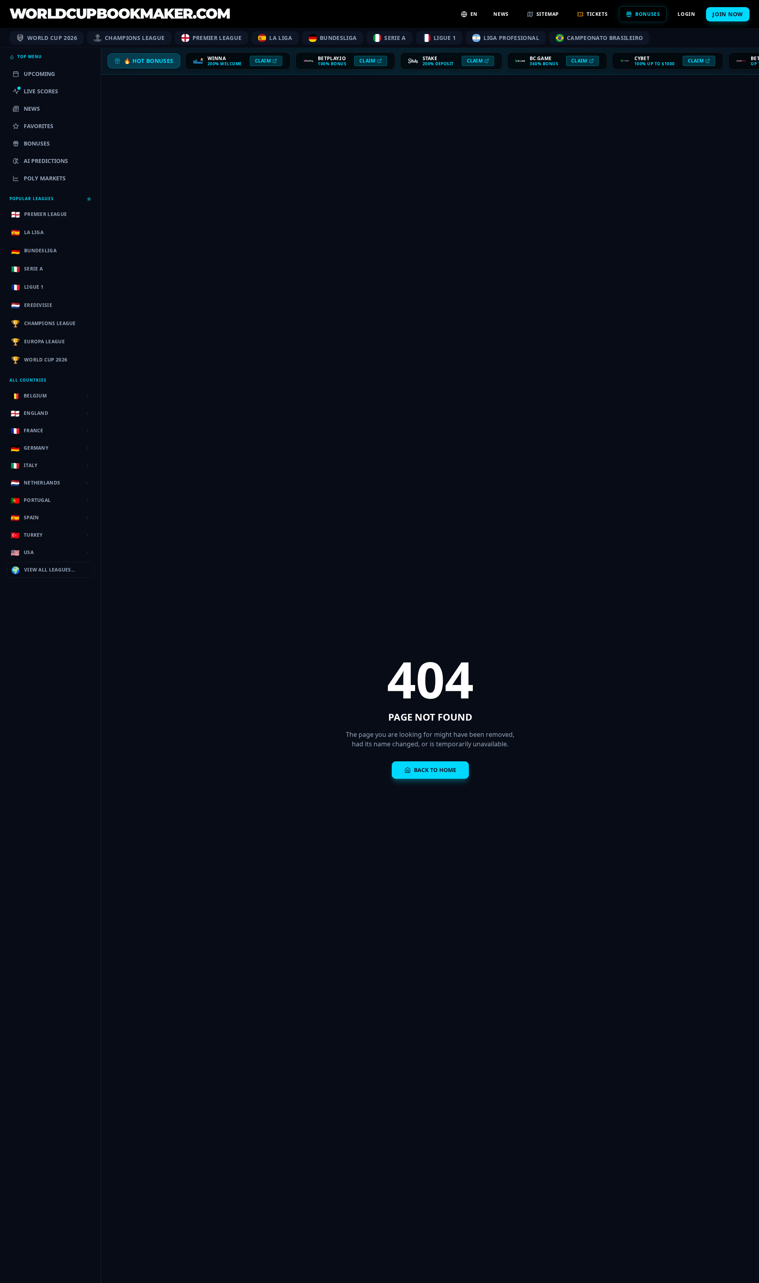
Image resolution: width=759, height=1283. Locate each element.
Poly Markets (45, 178)
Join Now (727, 14)
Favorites (38, 126)
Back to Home (435, 770)
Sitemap (547, 14)
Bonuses (647, 14)
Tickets (597, 14)
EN (473, 14)
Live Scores (41, 91)
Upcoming (39, 74)
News (500, 14)
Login (686, 14)
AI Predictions (46, 161)
